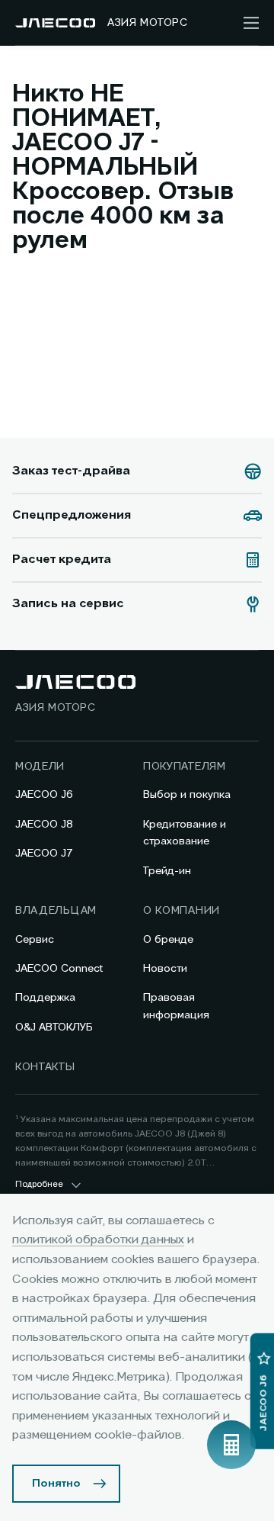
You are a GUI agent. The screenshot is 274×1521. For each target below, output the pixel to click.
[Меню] (251, 23)
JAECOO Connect (59, 968)
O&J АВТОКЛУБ (54, 1027)
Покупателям (184, 766)
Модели (40, 766)
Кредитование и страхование (184, 833)
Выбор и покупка (187, 794)
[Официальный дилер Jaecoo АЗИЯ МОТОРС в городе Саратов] (55, 22)
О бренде (168, 939)
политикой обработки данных (98, 1240)
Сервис (34, 939)
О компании (181, 910)
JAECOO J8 (44, 824)
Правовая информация (176, 1006)
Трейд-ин (167, 871)
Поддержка (45, 997)
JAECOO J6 (44, 794)
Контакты (45, 1067)
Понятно (56, 1483)
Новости (165, 968)
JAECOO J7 (44, 853)
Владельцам (56, 910)
